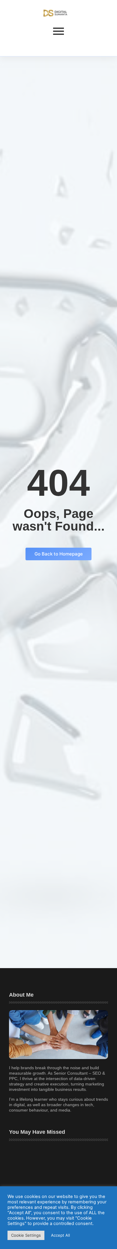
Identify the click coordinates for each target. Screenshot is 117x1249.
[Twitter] (21, 45)
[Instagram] (28, 45)
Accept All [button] (60, 1235)
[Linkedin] (35, 45)
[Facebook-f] (14, 45)
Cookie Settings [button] (26, 1235)
